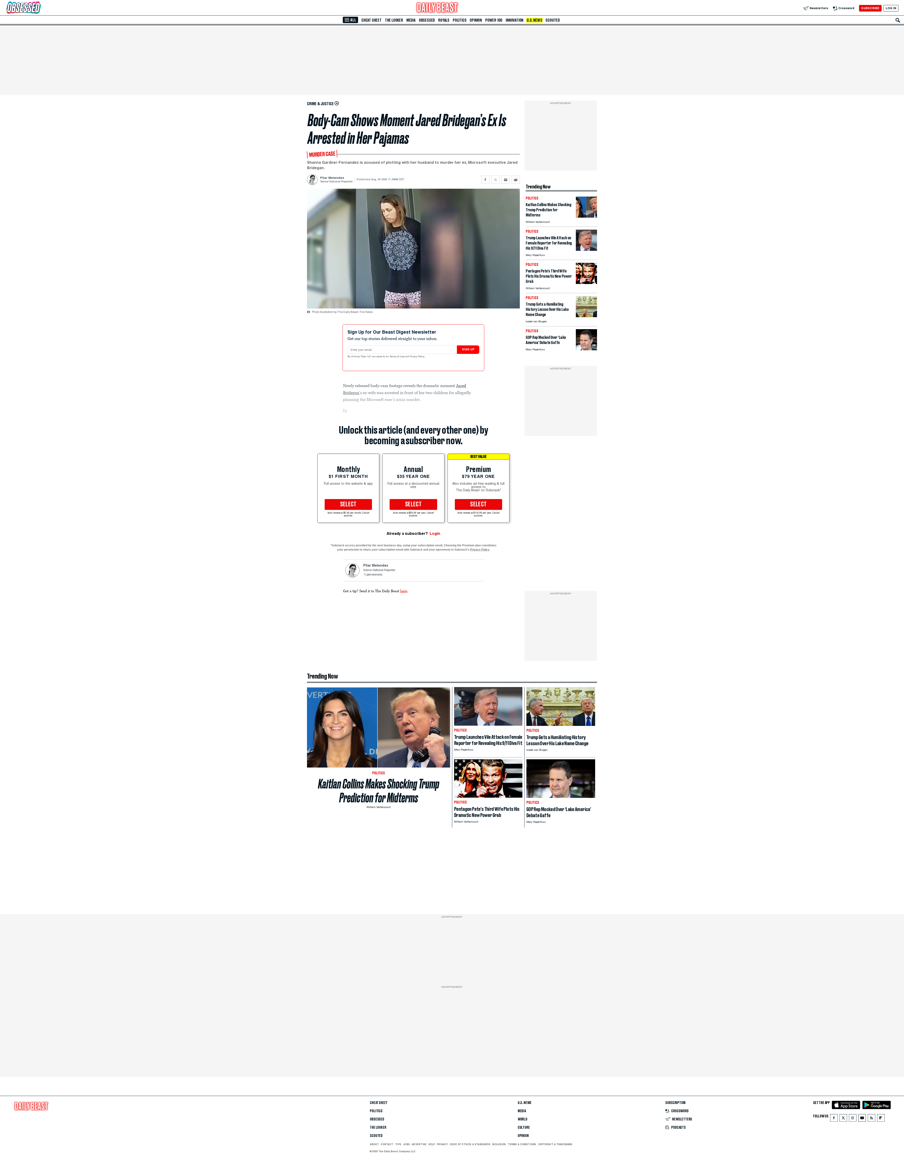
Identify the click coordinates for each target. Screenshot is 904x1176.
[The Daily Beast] (437, 8)
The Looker (394, 20)
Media (411, 20)
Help (431, 1144)
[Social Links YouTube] (862, 1119)
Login (435, 533)
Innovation (514, 20)
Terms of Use (397, 357)
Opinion (476, 20)
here (403, 591)
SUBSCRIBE (870, 8)
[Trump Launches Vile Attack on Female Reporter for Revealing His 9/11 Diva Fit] (586, 250)
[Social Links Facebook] (834, 1119)
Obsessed (427, 20)
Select (348, 504)
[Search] (898, 20)
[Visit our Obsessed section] (39, 8)
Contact (387, 1144)
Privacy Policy (417, 357)
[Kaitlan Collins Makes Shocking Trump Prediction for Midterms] (586, 216)
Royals (443, 20)
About (374, 1144)
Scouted (552, 20)
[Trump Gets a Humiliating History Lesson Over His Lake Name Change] (586, 316)
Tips (398, 1144)
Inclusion (499, 1144)
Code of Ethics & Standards (470, 1144)
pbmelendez (375, 574)
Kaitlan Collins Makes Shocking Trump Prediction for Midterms (378, 790)
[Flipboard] (880, 1119)
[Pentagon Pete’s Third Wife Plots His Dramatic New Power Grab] (586, 283)
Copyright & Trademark (555, 1144)
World (522, 1119)
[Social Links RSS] (871, 1119)
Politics (459, 20)
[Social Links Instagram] (852, 1119)
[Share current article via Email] (505, 180)
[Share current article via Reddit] (516, 180)
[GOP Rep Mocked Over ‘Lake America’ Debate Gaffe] (586, 349)
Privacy (442, 1144)
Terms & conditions (522, 1144)
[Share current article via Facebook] (485, 180)
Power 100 (493, 20)
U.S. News (534, 20)
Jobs (406, 1144)
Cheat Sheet (371, 20)
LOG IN (891, 8)
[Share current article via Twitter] (495, 180)
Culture (524, 1127)
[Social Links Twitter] (843, 1119)
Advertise (419, 1144)
